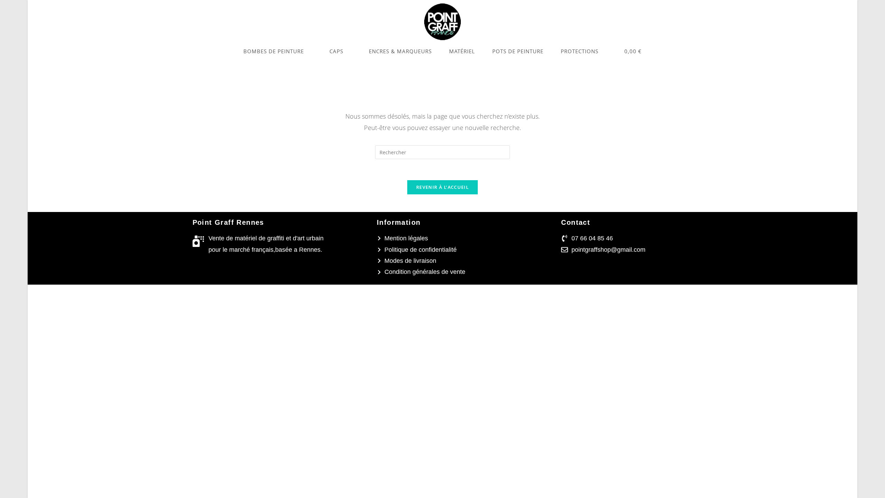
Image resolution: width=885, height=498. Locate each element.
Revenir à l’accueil (442, 187)
